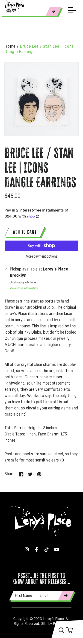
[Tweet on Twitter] (30, 474)
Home (10, 47)
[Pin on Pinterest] (39, 474)
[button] (61, 630)
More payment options (41, 257)
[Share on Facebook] (21, 474)
